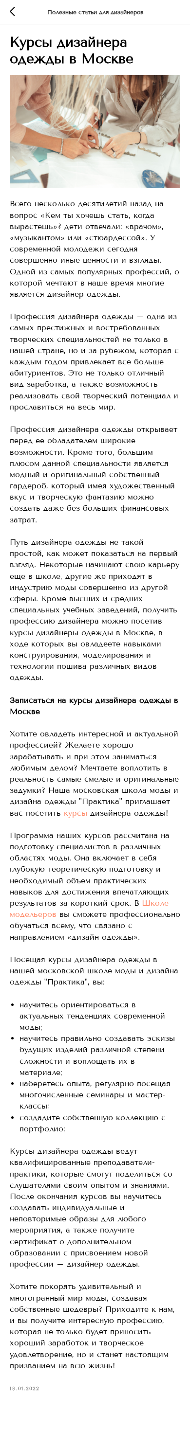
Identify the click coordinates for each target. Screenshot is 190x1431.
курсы (75, 813)
